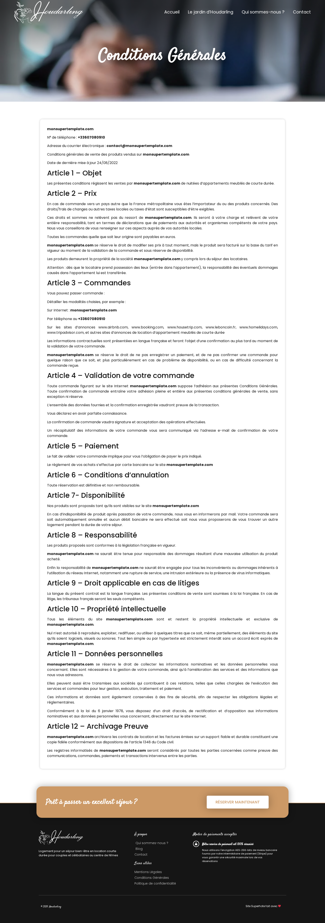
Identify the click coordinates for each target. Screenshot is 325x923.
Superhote (258, 906)
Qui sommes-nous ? (263, 12)
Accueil (172, 12)
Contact (302, 12)
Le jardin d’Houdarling (210, 12)
